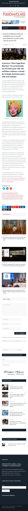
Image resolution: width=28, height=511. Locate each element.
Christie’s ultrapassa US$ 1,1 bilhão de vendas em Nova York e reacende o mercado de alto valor (14, 265)
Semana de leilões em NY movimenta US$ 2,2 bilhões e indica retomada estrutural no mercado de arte (14, 292)
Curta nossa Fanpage (8, 430)
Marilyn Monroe (13, 193)
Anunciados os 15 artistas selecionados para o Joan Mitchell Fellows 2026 (18, 423)
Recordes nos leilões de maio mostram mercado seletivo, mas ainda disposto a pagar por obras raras (14, 239)
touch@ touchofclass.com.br (8, 507)
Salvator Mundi (19, 196)
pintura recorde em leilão (8, 196)
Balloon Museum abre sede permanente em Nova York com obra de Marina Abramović (17, 414)
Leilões (24, 44)
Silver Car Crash (18, 198)
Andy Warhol (5, 193)
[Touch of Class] (14, 14)
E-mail (3, 359)
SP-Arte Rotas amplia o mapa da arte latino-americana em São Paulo (14, 3)
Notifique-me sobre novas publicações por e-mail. (14, 341)
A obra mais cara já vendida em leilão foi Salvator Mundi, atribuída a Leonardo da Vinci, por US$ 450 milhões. (13, 179)
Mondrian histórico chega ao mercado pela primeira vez (16, 387)
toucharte (5, 44)
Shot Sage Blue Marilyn (8, 198)
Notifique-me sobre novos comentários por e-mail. (14, 337)
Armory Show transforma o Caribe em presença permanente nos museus (18, 405)
